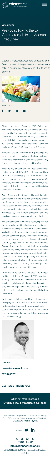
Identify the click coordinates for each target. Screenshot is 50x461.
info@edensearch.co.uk (25, 446)
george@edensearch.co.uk (15, 368)
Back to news (23, 386)
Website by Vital (31, 421)
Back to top (8, 386)
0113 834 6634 (12, 403)
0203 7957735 (25, 439)
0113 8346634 (25, 442)
